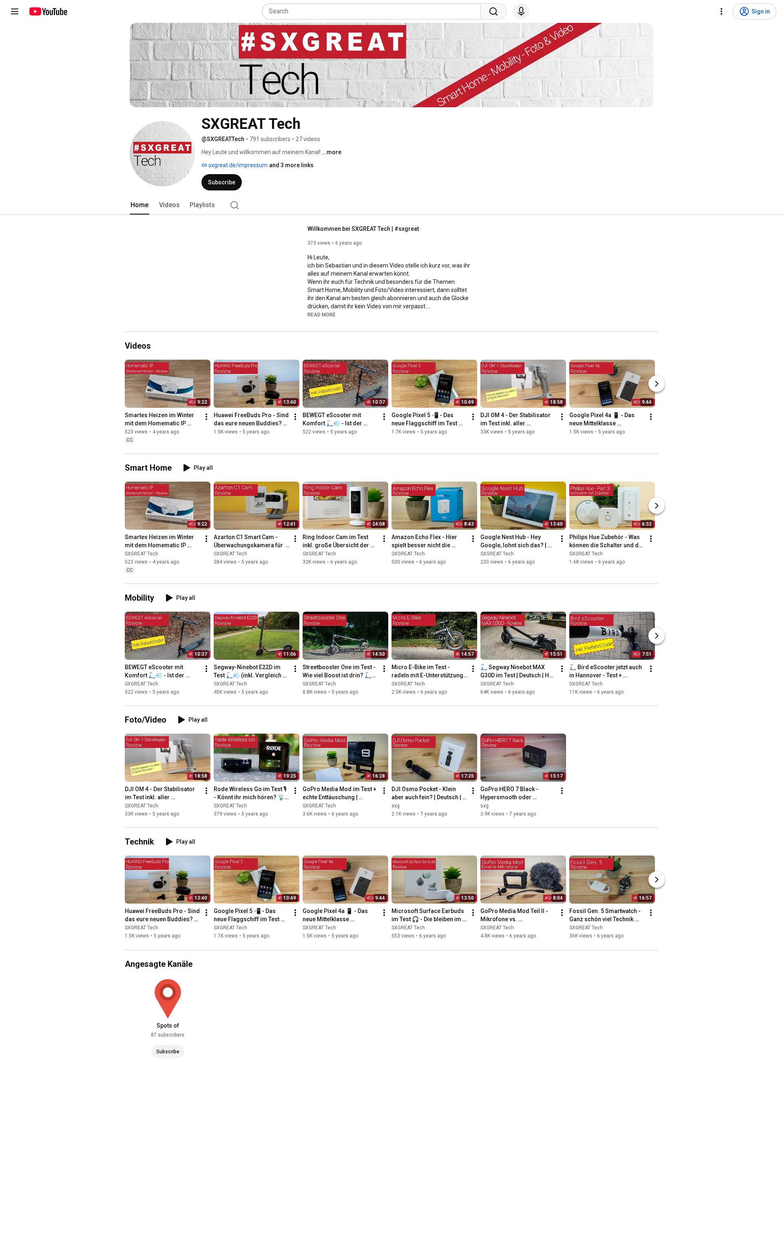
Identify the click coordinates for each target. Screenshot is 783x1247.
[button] (321, 314)
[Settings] (721, 11)
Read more (321, 315)
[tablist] (391, 205)
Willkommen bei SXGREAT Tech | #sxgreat (363, 229)
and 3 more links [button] (291, 165)
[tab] (139, 205)
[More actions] (206, 417)
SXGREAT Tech (141, 554)
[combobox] (374, 11)
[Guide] (15, 11)
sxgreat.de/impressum (237, 165)
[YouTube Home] (48, 11)
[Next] (656, 384)
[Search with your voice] (521, 11)
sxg (396, 806)
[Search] (493, 11)
